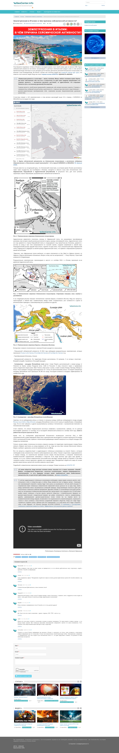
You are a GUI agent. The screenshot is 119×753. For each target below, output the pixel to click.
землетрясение (33, 557)
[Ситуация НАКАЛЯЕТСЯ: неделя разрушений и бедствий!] (47, 716)
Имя (16, 645)
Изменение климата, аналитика (33, 23)
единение (18, 557)
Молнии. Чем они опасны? (21, 697)
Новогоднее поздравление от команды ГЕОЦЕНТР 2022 (95, 103)
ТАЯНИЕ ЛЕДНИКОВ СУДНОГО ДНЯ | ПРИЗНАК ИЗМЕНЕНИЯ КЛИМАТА (69, 697)
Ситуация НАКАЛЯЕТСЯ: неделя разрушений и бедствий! (45, 724)
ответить (20, 571)
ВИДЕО (18, 708)
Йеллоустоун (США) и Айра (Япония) (24, 422)
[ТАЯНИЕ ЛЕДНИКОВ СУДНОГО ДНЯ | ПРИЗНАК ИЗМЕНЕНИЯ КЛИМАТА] (70, 689)
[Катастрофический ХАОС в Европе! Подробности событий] (25, 716)
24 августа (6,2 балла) (27, 353)
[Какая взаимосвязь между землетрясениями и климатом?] (47, 689)
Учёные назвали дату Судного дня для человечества (93, 86)
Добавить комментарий (24, 676)
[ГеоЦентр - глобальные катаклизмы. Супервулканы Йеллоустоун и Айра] (23, 3)
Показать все (94, 107)
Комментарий (19, 658)
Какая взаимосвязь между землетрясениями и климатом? (45, 697)
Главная (17, 12)
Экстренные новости (26, 727)
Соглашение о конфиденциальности (79, 744)
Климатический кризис (90, 25)
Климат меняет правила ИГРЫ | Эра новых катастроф (69, 724)
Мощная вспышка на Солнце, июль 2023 (93, 70)
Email (17, 651)
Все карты (94, 58)
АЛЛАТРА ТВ (70, 465)
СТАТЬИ (18, 681)
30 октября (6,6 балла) (41, 353)
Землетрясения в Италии (53, 557)
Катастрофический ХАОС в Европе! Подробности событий (23, 724)
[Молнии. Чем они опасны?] (25, 689)
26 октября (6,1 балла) (55, 353)
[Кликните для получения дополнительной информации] (81, 24)
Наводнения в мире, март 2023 (92, 81)
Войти (103, 5)
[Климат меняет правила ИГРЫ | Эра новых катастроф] (70, 716)
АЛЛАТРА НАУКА (42, 557)
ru (86, 5)
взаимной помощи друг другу (70, 72)
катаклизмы (25, 557)
